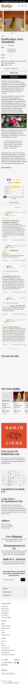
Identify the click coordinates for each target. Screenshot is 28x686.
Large (4, 50)
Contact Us (4, 606)
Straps (3, 632)
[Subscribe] (23, 579)
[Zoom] (22, 29)
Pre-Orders (4, 615)
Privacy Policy (5, 611)
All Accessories (5, 635)
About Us (3, 641)
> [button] (19, 348)
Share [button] (5, 240)
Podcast (3, 645)
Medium (11, 50)
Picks (2, 630)
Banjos (3, 624)
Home (3, 36)
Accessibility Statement (8, 654)
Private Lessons (5, 652)
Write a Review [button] (15, 202)
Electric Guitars (5, 628)
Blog (2, 643)
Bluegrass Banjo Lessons (8, 650)
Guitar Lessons (5, 648)
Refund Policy (5, 613)
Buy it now (14, 77)
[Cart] (22, 5)
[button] (22, 240)
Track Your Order (6, 617)
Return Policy (5, 608)
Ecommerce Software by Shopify (10, 682)
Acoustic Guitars (6, 626)
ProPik (16, 388)
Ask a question (6, 167)
